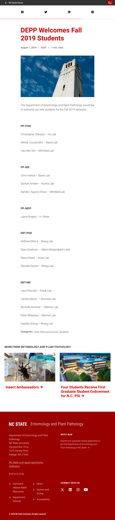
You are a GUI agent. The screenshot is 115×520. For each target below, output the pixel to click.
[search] (110, 2)
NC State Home (16, 3)
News (40, 483)
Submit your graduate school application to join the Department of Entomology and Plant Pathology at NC (80, 444)
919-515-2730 (16, 474)
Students (63, 331)
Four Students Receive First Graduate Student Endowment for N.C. (85, 391)
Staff (43, 47)
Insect (23, 387)
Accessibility (43, 499)
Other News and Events (46, 331)
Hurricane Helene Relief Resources (20, 487)
